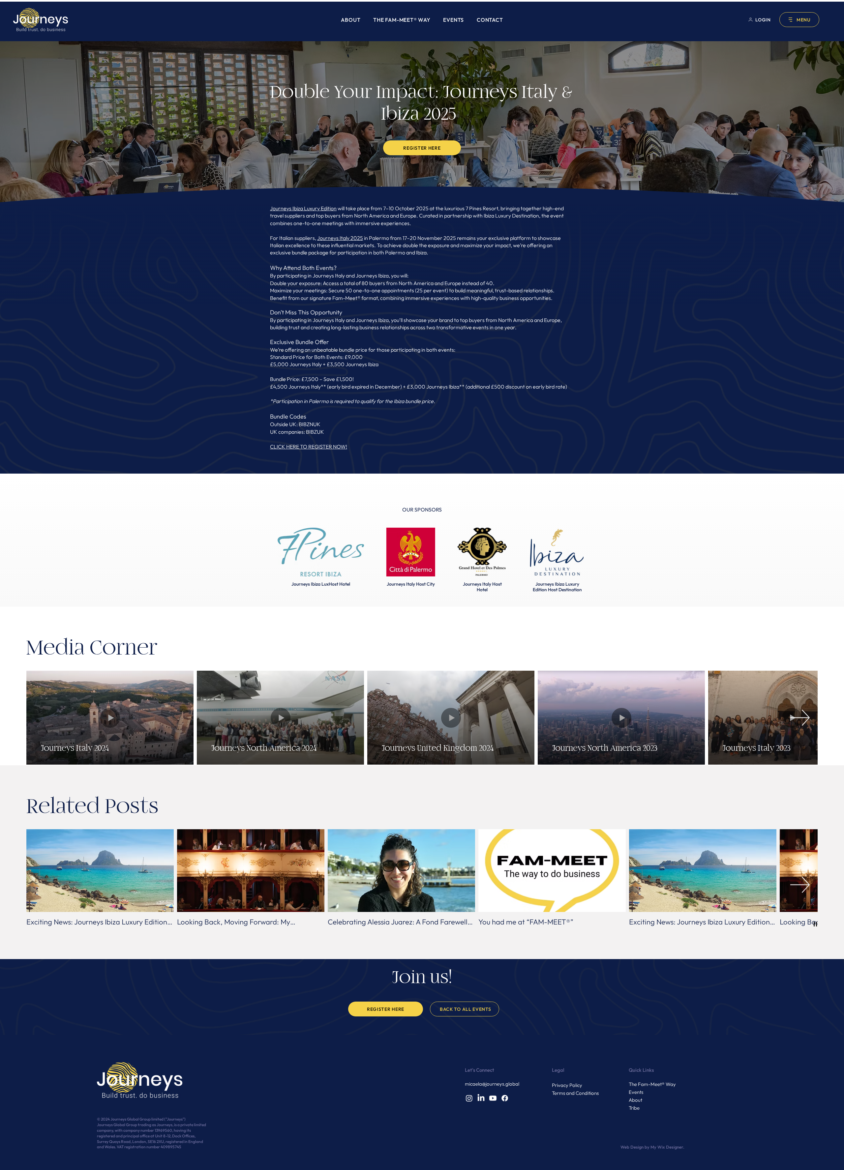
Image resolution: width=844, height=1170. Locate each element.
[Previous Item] (44, 718)
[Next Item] (800, 718)
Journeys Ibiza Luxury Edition (303, 208)
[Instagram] (469, 1098)
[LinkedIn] (481, 1098)
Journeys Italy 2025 (340, 238)
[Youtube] (493, 1098)
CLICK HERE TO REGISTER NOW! (308, 446)
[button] (799, 19)
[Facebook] (504, 1098)
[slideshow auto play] (815, 924)
